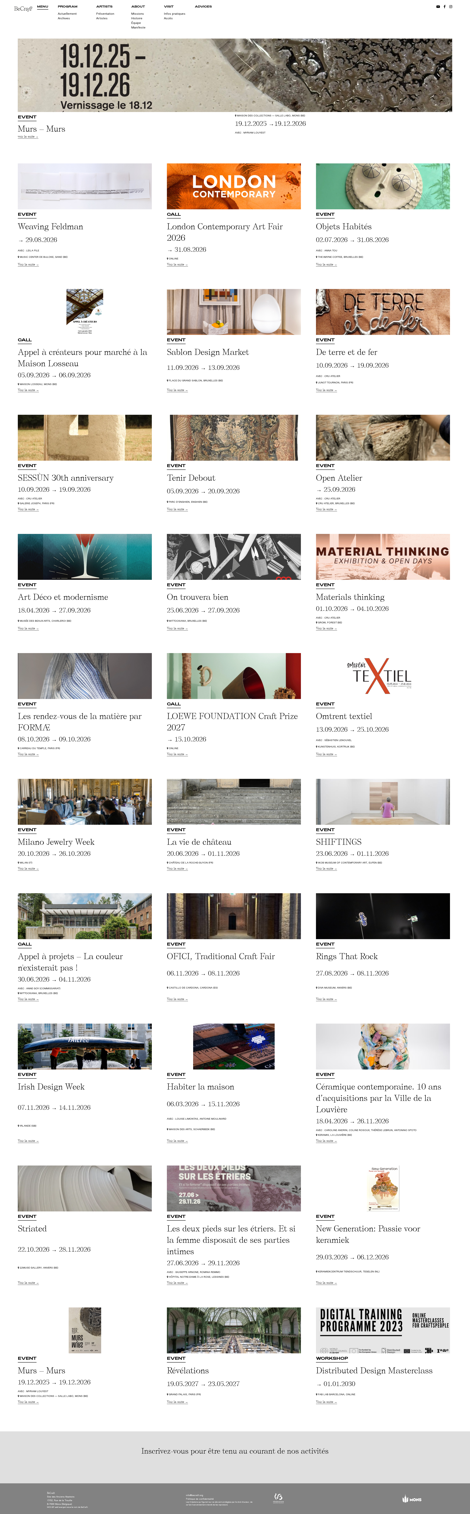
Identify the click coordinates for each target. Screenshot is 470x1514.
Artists (104, 7)
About (138, 7)
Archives (64, 18)
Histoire (136, 18)
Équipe (136, 23)
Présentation (105, 14)
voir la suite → (28, 136)
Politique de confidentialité (200, 1498)
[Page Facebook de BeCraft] (445, 7)
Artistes (102, 18)
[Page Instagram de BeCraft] (450, 7)
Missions (137, 14)
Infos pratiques (174, 14)
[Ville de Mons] (412, 1500)
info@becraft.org (194, 1495)
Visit (169, 7)
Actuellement (67, 14)
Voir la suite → (28, 264)
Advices (203, 7)
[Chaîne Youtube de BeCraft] (438, 7)
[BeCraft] (25, 20)
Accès (168, 18)
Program (67, 7)
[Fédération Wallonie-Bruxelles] (278, 1500)
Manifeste (138, 27)
